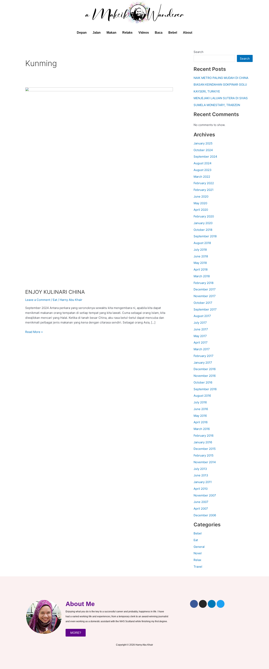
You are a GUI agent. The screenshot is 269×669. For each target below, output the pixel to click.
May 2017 (200, 336)
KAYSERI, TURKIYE (207, 91)
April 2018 (201, 269)
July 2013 (200, 469)
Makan (111, 32)
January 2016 (203, 442)
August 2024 (202, 163)
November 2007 (205, 495)
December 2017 (205, 289)
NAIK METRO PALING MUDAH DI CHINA (221, 78)
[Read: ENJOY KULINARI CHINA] (99, 185)
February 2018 (203, 283)
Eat (55, 300)
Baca (158, 32)
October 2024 (203, 150)
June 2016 (201, 409)
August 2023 (202, 170)
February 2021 (203, 190)
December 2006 (205, 515)
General (199, 547)
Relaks (127, 32)
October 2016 (203, 382)
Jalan (97, 32)
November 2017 (205, 296)
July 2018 (200, 249)
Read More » (34, 332)
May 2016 (200, 416)
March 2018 (202, 276)
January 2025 (203, 143)
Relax (197, 560)
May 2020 (200, 203)
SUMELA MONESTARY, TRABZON (217, 105)
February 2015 (203, 455)
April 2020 (201, 210)
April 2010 (201, 489)
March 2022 (202, 176)
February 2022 (204, 183)
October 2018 (203, 230)
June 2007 (201, 502)
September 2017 (205, 309)
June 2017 (201, 329)
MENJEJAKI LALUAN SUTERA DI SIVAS (221, 98)
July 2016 (200, 402)
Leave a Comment (37, 300)
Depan (82, 32)
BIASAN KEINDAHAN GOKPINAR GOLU (220, 84)
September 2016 (205, 389)
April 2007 (201, 508)
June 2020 (201, 196)
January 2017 (203, 362)
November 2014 (205, 462)
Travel (198, 566)
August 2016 (202, 395)
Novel (198, 553)
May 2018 (200, 263)
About (187, 32)
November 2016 (205, 376)
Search (198, 52)
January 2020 (203, 223)
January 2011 (203, 482)
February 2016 (203, 435)
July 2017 (200, 322)
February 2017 (203, 356)
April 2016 (201, 422)
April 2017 (201, 342)
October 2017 (203, 303)
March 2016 (202, 429)
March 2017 (202, 349)
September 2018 (205, 236)
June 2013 (201, 475)
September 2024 (205, 156)
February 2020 (204, 216)
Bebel (172, 32)
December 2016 (205, 369)
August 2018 (202, 243)
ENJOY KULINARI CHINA (55, 292)
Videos (143, 32)
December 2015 (205, 449)
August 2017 (202, 316)
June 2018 (201, 256)
